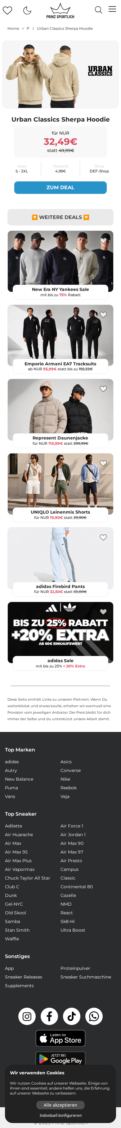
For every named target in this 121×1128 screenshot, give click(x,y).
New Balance (19, 779)
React (66, 913)
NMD (66, 904)
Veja (64, 796)
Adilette (13, 826)
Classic (67, 878)
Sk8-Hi (67, 921)
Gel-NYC (14, 904)
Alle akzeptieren (60, 1105)
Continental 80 (76, 886)
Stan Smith (17, 930)
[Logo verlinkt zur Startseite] (60, 10)
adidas (12, 762)
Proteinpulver (75, 968)
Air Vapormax (19, 869)
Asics (66, 762)
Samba (12, 921)
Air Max (13, 843)
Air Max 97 (71, 852)
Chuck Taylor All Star (27, 878)
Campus (69, 869)
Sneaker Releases (23, 977)
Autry (11, 770)
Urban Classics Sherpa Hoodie (65, 28)
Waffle (12, 939)
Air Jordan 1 (73, 834)
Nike (65, 779)
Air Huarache (19, 834)
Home (13, 28)
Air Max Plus (18, 860)
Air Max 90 (71, 843)
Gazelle (68, 895)
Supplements (19, 985)
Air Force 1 (71, 826)
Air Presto (71, 860)
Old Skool (15, 913)
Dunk (11, 895)
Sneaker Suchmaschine (85, 977)
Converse (70, 770)
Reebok (68, 788)
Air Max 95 (16, 852)
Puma (11, 788)
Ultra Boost (72, 930)
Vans (10, 796)
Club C (12, 886)
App (9, 968)
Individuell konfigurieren (61, 1115)
